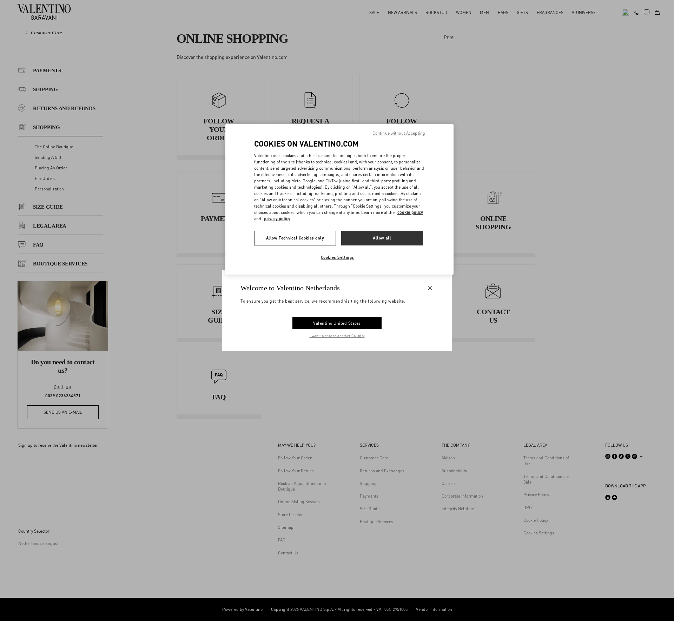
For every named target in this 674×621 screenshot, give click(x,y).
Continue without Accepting (398, 133)
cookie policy (410, 212)
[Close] (430, 287)
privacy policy (277, 218)
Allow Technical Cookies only (295, 238)
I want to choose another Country (337, 335)
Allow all (382, 238)
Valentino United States (337, 323)
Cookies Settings (337, 257)
